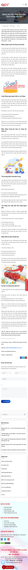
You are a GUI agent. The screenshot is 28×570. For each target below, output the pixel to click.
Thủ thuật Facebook (6, 491)
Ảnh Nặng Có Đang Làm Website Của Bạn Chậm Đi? (13, 450)
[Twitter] (5, 539)
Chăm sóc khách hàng (6, 461)
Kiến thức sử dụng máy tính (7, 480)
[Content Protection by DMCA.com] (5, 543)
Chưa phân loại (5, 465)
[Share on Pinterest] (26, 358)
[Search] (25, 413)
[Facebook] (2, 539)
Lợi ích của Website (6, 487)
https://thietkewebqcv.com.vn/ (14, 347)
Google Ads (4, 468)
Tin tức (18, 26)
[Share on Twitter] (23, 358)
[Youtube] (8, 539)
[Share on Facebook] (21, 358)
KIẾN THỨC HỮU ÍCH (6, 476)
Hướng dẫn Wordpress (6, 472)
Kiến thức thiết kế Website (7, 483)
